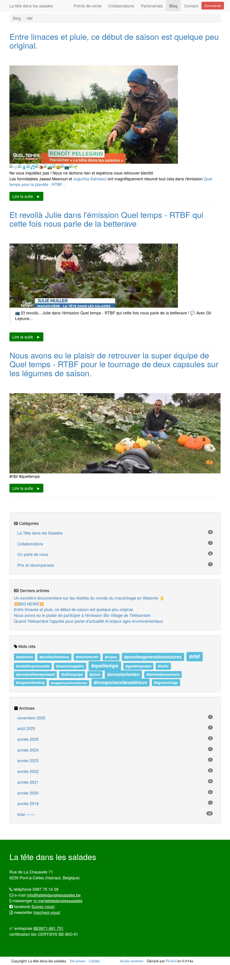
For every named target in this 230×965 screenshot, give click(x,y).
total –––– (114, 814)
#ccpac (111, 656)
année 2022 (114, 771)
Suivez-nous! (43, 906)
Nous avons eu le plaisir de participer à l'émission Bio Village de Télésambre (82, 615)
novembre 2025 (114, 718)
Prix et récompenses (114, 565)
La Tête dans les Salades (114, 533)
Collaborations (121, 6)
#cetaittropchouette (33, 666)
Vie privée (77, 960)
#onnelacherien (123, 674)
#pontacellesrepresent (35, 674)
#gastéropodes (138, 666)
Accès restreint (131, 960)
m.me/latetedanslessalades (57, 900)
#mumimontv (87, 656)
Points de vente (88, 6)
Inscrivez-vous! (46, 912)
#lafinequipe (72, 674)
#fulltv (163, 666)
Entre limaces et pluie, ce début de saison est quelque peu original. (114, 41)
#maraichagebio (70, 666)
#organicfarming (30, 682)
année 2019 (114, 803)
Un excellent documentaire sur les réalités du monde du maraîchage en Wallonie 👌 (89, 598)
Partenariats (152, 6)
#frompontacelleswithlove (120, 682)
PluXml (171, 960)
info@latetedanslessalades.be (54, 895)
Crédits (94, 960)
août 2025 (114, 728)
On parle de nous (114, 554)
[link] (89, 178)
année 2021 (114, 782)
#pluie (95, 674)
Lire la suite (22, 196)
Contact (191, 6)
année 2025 (114, 739)
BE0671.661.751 (48, 928)
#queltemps (104, 665)
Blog (173, 6)
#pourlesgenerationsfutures (153, 657)
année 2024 (114, 750)
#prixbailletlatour (54, 656)
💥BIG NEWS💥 (29, 604)
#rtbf (194, 656)
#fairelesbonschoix (163, 674)
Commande (212, 5)
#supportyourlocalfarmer (69, 683)
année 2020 (114, 793)
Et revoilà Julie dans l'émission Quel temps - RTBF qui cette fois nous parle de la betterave (106, 219)
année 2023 (114, 760)
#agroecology (166, 682)
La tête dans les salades (31, 6)
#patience (24, 656)
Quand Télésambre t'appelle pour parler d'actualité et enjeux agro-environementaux (88, 621)
